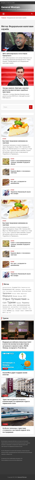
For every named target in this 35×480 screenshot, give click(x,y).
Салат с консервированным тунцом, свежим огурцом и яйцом (20, 162)
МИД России (24, 293)
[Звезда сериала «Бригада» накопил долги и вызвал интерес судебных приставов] (17, 76)
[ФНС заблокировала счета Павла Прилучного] (17, 41)
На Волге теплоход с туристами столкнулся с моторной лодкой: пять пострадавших (16, 430)
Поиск (30, 107)
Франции (5, 305)
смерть (22, 310)
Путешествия (19, 299)
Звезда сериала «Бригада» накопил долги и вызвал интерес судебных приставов (16, 90)
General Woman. (10, 7)
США (5, 303)
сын (10, 312)
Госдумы (23, 289)
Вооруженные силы (25, 287)
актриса (10, 305)
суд (7, 312)
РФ (28, 299)
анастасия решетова (23, 305)
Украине (18, 303)
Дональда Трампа (26, 291)
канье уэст (25, 308)
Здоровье (7, 293)
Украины (25, 303)
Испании (14, 293)
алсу (14, 305)
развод (9, 310)
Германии (17, 289)
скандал (17, 310)
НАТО (24, 296)
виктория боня (14, 307)
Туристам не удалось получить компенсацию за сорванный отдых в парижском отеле (16, 401)
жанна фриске (18, 308)
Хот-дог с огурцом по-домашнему (19, 182)
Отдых (6, 299)
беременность (6, 307)
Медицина (7, 296)
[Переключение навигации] (3, 14)
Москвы (20, 296)
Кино (4, 49)
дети (9, 308)
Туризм (11, 302)
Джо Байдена (9, 291)
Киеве (18, 293)
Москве (15, 296)
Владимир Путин (16, 287)
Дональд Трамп (17, 291)
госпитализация (23, 307)
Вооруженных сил (8, 289)
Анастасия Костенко (7, 287)
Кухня (4, 138)
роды (13, 310)
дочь (13, 308)
